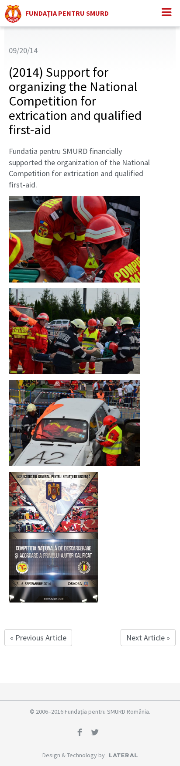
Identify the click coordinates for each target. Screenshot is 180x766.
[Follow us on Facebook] (83, 733)
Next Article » (148, 638)
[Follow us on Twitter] (98, 733)
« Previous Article (38, 638)
